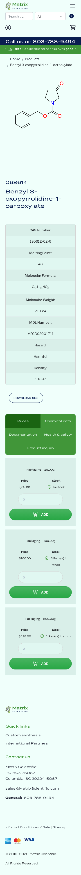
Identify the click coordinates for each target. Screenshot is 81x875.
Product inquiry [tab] (40, 448)
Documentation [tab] (23, 434)
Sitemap (60, 827)
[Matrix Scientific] (16, 6)
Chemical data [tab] (58, 421)
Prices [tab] (23, 421)
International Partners (26, 743)
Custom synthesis (23, 735)
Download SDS (26, 398)
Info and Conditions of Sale (27, 827)
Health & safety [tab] (58, 434)
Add (44, 514)
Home (15, 58)
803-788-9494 (39, 797)
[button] (75, 49)
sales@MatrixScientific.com (32, 788)
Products (32, 58)
